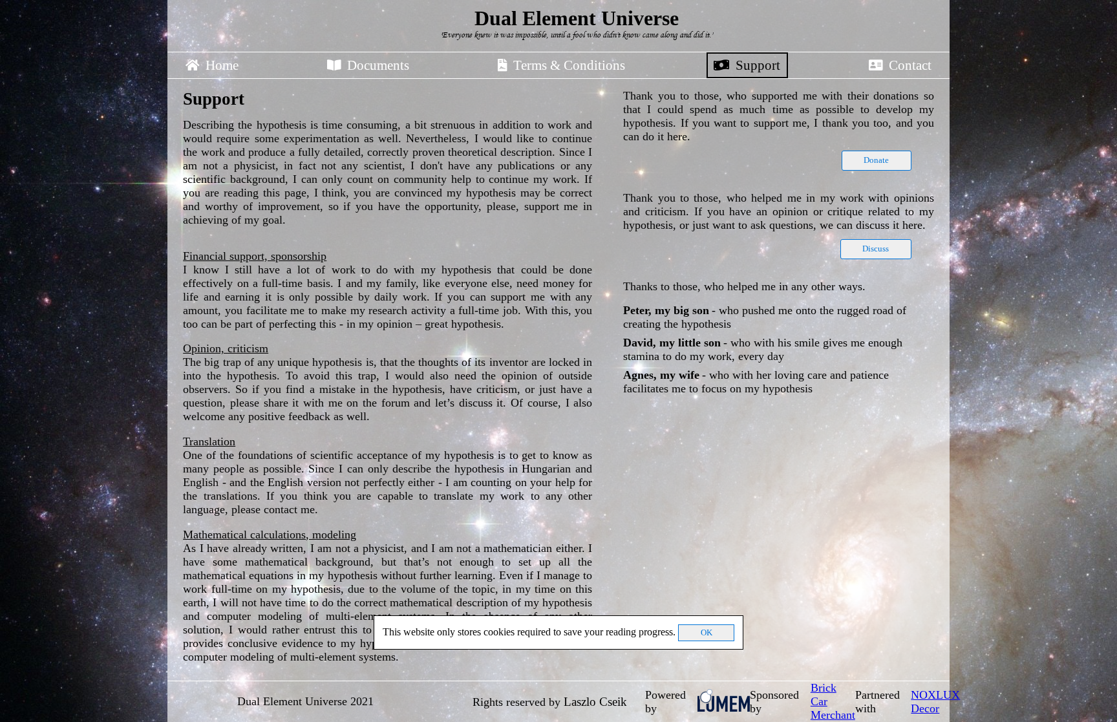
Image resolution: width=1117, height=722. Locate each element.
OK (706, 632)
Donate (876, 160)
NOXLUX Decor (935, 701)
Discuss (875, 248)
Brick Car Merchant (833, 701)
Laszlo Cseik (595, 701)
